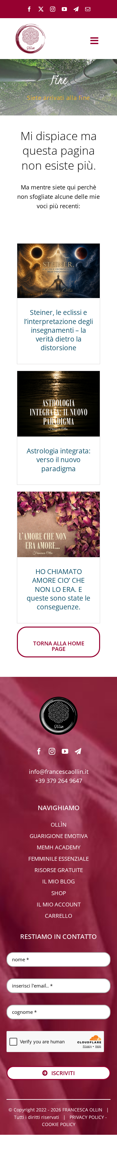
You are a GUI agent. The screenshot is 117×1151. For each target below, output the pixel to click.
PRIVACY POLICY (87, 1117)
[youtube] (64, 9)
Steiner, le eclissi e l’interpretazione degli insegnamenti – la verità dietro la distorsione (58, 330)
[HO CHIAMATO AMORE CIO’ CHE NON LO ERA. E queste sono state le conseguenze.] (58, 524)
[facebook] (29, 9)
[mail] (87, 9)
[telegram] (76, 9)
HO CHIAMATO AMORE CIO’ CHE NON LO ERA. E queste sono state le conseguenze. (58, 589)
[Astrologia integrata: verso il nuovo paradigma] (58, 404)
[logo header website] (30, 23)
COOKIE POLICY (58, 1124)
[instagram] (52, 9)
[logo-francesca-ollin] (58, 699)
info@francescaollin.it (58, 771)
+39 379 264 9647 (58, 781)
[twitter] (41, 9)
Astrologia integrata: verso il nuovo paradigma (59, 459)
